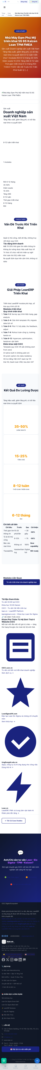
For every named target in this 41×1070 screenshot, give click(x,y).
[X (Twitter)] (7, 959)
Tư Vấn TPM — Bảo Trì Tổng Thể (12, 974)
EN (8, 1)
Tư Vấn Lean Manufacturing (11, 970)
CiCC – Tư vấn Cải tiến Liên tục (14, 608)
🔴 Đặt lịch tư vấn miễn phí (20, 884)
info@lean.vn (8, 1037)
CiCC (8, 1059)
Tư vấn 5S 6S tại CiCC (11, 602)
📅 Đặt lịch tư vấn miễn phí (20, 1049)
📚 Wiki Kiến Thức (7, 1015)
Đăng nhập (24, 1)
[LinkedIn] (20, 959)
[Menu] (5, 7)
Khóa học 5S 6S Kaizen (11, 605)
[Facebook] (3, 959)
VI (5, 1)
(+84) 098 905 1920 (10, 1034)
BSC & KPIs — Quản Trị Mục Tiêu (12, 977)
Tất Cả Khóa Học (7, 998)
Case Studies (10, 14)
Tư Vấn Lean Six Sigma (9, 980)
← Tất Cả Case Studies (13, 821)
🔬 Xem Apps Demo (8, 1018)
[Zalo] (24, 959)
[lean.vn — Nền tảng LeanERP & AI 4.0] (20, 941)
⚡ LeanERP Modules (9, 1008)
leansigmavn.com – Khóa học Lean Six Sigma (20, 614)
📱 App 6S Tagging (8, 1011)
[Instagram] (11, 959)
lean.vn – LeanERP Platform (12, 611)
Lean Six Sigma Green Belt (10, 1001)
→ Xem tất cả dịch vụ (8, 987)
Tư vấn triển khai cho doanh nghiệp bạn (22, 582)
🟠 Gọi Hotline (31, 877)
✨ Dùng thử (33, 1)
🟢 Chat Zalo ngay (12, 877)
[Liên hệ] (37, 1060)
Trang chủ (3, 14)
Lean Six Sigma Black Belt (10, 1005)
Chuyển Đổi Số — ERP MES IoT (12, 983)
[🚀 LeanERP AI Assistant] (4, 1060)
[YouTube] (16, 959)
